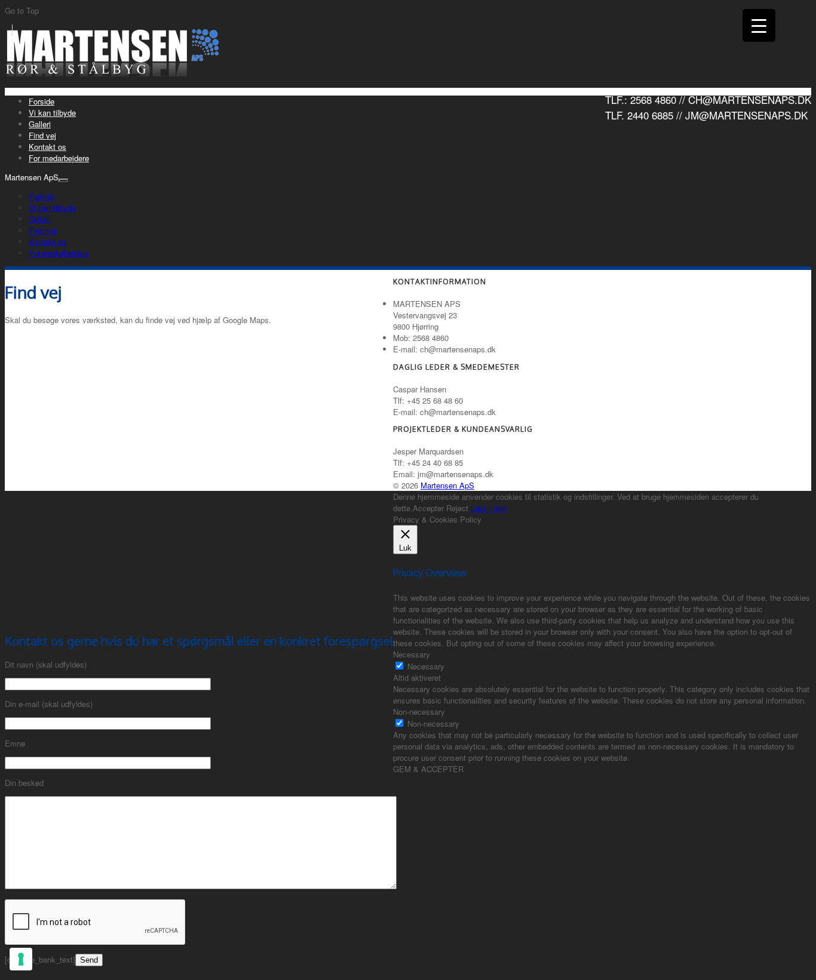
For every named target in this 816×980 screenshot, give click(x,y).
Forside (41, 101)
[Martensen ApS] (114, 73)
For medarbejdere (59, 158)
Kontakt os (47, 146)
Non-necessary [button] (419, 711)
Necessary (425, 666)
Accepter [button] (428, 508)
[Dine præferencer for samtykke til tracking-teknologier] (21, 959)
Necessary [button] (411, 654)
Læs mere (488, 508)
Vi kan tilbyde (52, 112)
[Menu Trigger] (759, 25)
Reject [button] (457, 508)
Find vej (42, 135)
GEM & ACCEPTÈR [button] (428, 769)
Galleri (40, 124)
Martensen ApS (447, 485)
